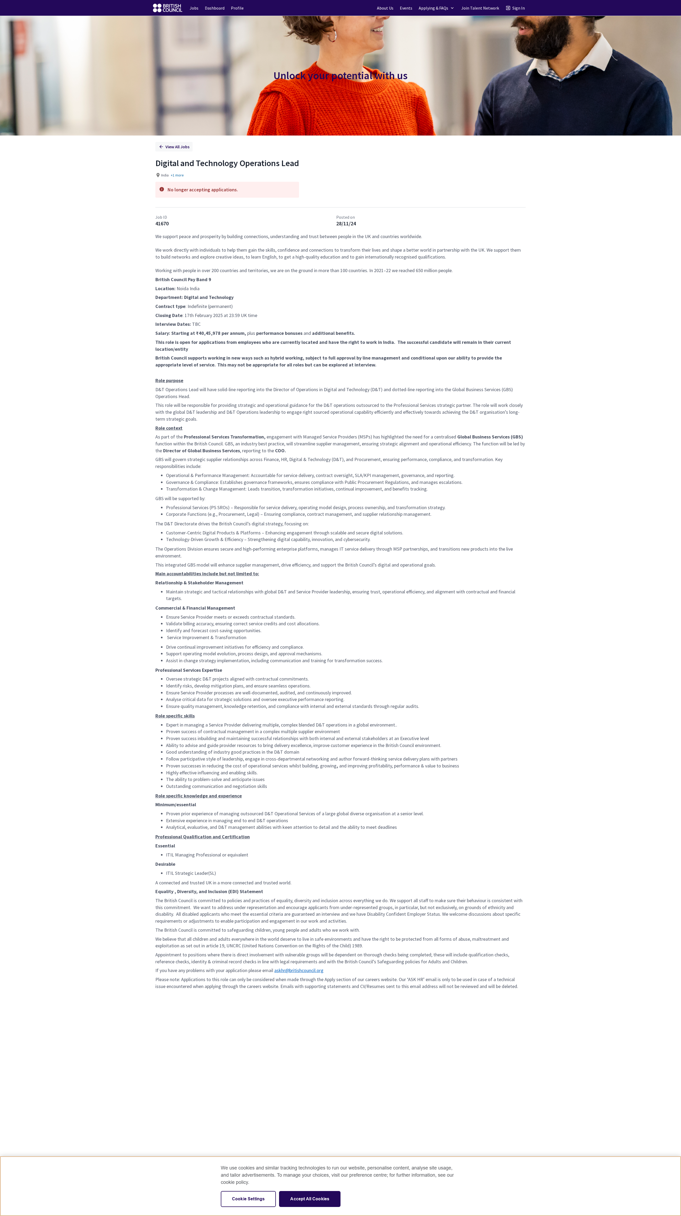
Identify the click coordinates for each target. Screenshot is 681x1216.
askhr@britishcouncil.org (298, 970)
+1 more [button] (177, 175)
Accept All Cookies (309, 1198)
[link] (167, 8)
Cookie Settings (248, 1198)
